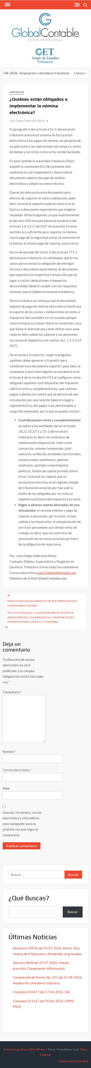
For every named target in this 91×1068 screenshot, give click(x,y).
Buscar (73, 912)
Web (6, 788)
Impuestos (16, 92)
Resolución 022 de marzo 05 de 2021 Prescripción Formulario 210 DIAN (42, 603)
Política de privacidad (73, 1061)
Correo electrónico (17, 770)
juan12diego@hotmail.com (57, 573)
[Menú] (7, 4)
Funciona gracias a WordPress (24, 1049)
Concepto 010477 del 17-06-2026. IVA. (41, 992)
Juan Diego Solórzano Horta (27, 120)
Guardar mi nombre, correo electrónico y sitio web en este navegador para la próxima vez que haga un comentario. (22, 823)
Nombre (9, 752)
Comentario (12, 692)
